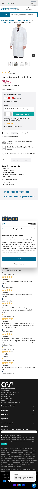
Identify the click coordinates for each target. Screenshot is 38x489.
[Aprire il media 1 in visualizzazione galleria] (10, 64)
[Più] (11, 114)
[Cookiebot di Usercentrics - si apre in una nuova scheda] (28, 224)
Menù (6, 14)
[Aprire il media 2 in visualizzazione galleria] (16, 64)
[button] (24, 15)
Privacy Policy (18, 435)
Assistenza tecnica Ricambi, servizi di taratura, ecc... (21, 153)
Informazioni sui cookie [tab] (28, 228)
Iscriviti (4, 443)
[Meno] (5, 114)
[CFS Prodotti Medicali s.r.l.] (10, 9)
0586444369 (5, 3)
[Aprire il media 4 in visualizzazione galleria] (27, 64)
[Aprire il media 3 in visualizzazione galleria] (22, 64)
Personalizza (18, 264)
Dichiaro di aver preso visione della (12, 435)
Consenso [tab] (5, 228)
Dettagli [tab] (15, 228)
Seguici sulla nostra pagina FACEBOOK (10, 402)
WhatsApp (11, 3)
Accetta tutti (19, 259)
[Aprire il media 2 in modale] (19, 41)
